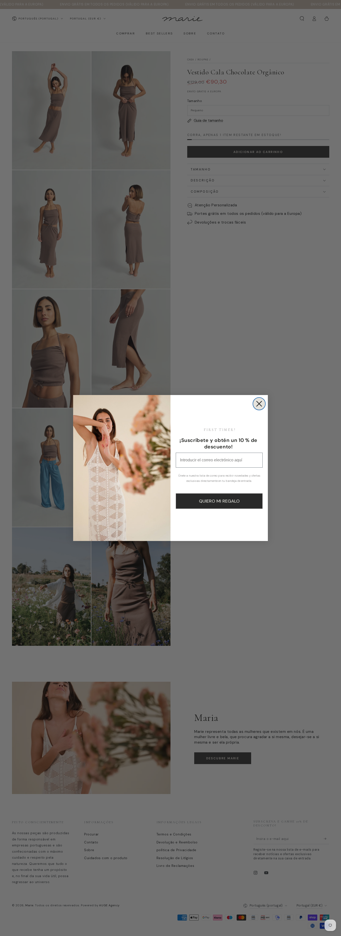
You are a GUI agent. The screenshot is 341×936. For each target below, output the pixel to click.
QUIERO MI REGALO (219, 501)
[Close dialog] (259, 404)
